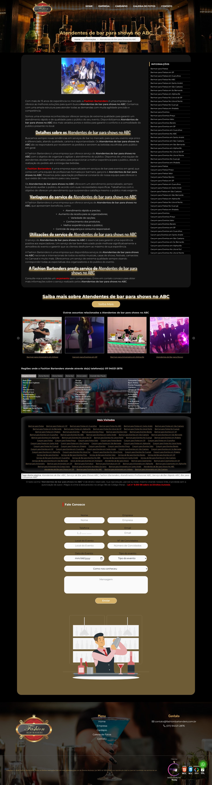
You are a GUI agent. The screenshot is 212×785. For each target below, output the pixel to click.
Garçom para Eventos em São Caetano (167, 238)
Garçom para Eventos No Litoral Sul (166, 249)
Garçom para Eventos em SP (163, 227)
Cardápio (102, 730)
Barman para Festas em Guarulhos (166, 76)
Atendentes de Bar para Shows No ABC (159, 467)
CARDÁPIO (121, 6)
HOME (89, 6)
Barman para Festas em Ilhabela (165, 108)
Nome (84, 515)
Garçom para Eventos (160, 213)
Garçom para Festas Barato (162, 177)
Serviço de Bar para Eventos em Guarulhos (53, 458)
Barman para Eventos (160, 112)
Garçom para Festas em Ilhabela (165, 209)
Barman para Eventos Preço (163, 116)
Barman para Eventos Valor (162, 119)
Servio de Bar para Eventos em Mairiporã (86, 461)
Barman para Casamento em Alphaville (171, 464)
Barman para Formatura (84, 464)
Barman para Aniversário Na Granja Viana (54, 467)
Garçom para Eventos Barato (163, 224)
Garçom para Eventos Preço (163, 217)
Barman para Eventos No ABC (164, 134)
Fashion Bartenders (96, 101)
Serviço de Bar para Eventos (48, 455)
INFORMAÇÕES (160, 64)
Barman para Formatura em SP (108, 464)
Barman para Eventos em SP (163, 126)
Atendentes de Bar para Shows (117, 461)
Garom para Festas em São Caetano (166, 191)
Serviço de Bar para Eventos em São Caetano (158, 458)
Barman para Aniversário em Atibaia (119, 469)
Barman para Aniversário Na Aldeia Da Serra (89, 467)
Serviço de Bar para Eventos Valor (103, 455)
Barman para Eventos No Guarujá (165, 159)
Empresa (127, 515)
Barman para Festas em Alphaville (165, 94)
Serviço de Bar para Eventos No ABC (86, 458)
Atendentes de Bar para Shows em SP (59, 469)
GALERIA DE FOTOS (144, 6)
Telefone (84, 528)
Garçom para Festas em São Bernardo (167, 195)
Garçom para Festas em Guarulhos (166, 184)
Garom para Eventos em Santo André (167, 235)
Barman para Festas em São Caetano (167, 87)
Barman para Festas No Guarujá (164, 105)
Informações (90, 39)
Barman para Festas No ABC (163, 79)
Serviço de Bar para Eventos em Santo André (120, 458)
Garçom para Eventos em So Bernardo (167, 242)
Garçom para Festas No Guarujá (164, 206)
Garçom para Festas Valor (162, 173)
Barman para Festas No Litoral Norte (166, 101)
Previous (18, 338)
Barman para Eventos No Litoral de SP (167, 152)
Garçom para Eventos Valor (162, 220)
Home (77, 39)
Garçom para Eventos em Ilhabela (167, 452)
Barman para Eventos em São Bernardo (168, 144)
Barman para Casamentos (141, 461)
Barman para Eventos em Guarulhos (166, 130)
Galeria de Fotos (102, 734)
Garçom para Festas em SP (162, 181)
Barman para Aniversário (35, 464)
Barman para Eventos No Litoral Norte (167, 155)
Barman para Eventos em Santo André (167, 137)
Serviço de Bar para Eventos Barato (131, 455)
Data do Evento (84, 553)
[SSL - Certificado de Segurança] (203, 770)
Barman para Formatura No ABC (89, 469)
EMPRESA (103, 6)
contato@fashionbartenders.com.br (175, 721)
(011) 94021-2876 (175, 725)
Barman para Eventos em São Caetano (167, 141)
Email (127, 528)
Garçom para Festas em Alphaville (165, 199)
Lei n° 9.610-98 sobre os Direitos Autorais (148, 484)
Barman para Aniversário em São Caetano (151, 469)
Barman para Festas (159, 69)
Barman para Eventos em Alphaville (166, 148)
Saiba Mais (106, 304)
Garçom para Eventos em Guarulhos (166, 231)
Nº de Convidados (127, 541)
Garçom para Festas (159, 166)
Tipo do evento (127, 553)
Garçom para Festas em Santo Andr (166, 188)
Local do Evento (84, 541)
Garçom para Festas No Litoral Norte (166, 202)
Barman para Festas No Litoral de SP (166, 97)
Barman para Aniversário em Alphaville (138, 464)
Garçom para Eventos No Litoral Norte (167, 253)
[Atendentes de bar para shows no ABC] (83, 76)
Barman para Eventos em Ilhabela (165, 162)
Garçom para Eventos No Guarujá (138, 452)
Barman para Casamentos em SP (167, 461)
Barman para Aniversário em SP (59, 464)
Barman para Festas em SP (162, 72)
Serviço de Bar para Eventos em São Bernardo (50, 461)
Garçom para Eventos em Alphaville (166, 246)
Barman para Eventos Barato (163, 123)
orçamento (62, 278)
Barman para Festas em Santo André (167, 83)
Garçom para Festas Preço (162, 170)
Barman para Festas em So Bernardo (167, 90)
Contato (102, 738)
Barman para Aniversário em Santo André (125, 467)
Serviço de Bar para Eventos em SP (161, 455)
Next (193, 338)
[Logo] (34, 729)
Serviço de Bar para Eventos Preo (74, 455)
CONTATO (166, 6)
